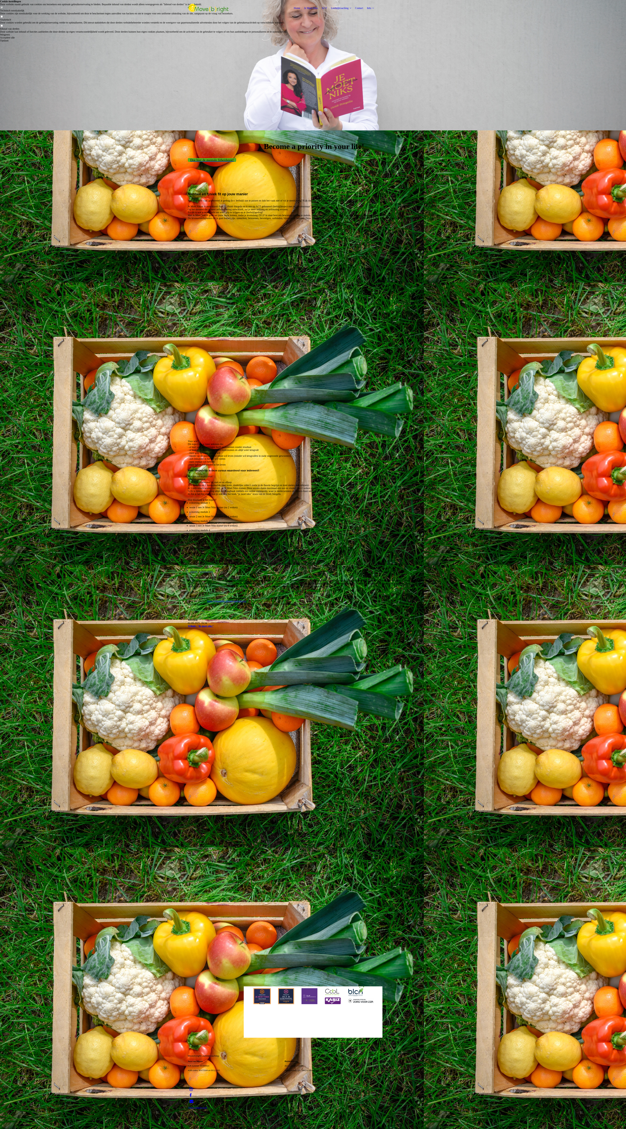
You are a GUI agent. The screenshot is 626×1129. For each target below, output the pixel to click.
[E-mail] (191, 1101)
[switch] (1, 16)
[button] (143, 34)
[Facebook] (190, 1095)
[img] (208, 8)
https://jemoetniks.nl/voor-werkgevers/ (226, 601)
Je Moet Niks (311, 8)
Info (369, 8)
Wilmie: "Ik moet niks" (201, 626)
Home (297, 8)
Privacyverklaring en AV (197, 1108)
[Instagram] (191, 1089)
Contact (359, 8)
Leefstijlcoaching (340, 8)
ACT (324, 8)
